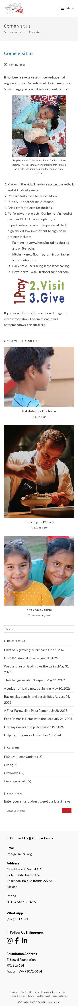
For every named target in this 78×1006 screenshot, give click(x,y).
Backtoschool (43, 995)
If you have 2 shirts (39, 609)
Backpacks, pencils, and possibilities (29, 696)
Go (67, 810)
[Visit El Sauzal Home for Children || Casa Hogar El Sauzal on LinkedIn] (24, 942)
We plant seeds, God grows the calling (31, 666)
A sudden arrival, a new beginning (27, 688)
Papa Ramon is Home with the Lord (28, 719)
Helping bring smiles (18, 735)
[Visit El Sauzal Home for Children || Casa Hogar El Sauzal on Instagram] (10, 942)
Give (22, 992)
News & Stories (18, 995)
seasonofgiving (60, 995)
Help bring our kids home (39, 411)
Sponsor (47, 992)
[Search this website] (39, 628)
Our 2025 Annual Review (21, 658)
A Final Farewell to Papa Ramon (26, 711)
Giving (8, 765)
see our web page (50, 313)
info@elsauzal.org (19, 854)
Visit (29, 992)
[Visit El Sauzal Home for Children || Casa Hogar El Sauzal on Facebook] (17, 942)
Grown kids (12, 773)
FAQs (31, 995)
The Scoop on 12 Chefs (39, 522)
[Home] (5, 32)
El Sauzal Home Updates (21, 757)
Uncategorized (14, 781)
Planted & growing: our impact (25, 650)
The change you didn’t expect (25, 680)
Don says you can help (19, 727)
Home (14, 992)
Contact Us (59, 992)
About (37, 992)
